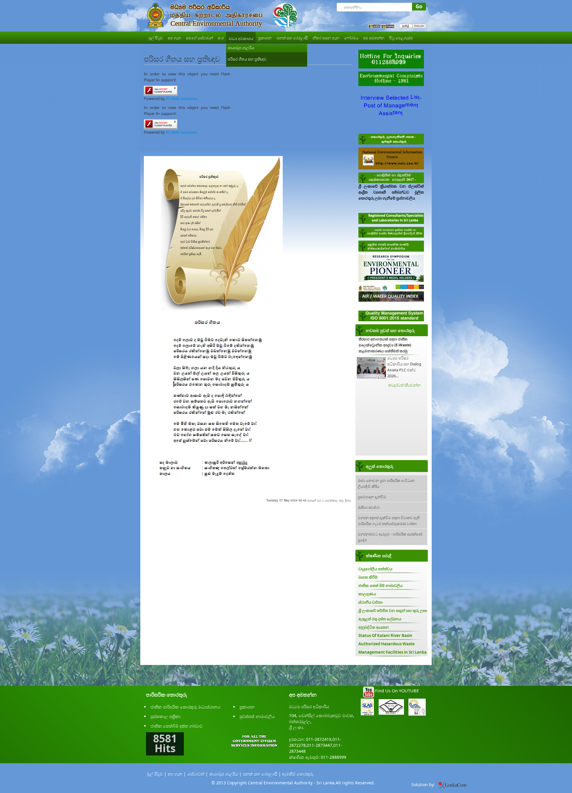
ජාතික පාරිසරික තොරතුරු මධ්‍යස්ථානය (185, 707)
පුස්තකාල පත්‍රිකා (165, 716)
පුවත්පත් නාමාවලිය (257, 716)
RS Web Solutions (181, 98)
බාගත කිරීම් (367, 577)
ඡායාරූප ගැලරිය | (225, 774)
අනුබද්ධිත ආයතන (373, 627)
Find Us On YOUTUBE (397, 691)
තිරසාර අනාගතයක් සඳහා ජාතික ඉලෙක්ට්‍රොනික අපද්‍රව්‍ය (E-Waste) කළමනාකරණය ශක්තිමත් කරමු (385, 344)
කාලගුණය (367, 593)
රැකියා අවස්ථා (369, 507)
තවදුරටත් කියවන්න (404, 385)
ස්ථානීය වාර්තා (370, 602)
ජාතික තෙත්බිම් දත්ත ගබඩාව (176, 726)
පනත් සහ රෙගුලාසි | (262, 774)
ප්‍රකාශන (247, 707)
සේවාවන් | (197, 774)
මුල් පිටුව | (157, 774)
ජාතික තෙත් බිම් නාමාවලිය (380, 585)
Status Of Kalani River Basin (385, 635)
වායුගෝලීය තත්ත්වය (375, 568)
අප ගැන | (177, 774)
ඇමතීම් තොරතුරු (297, 774)
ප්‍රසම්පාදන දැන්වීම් (372, 496)
